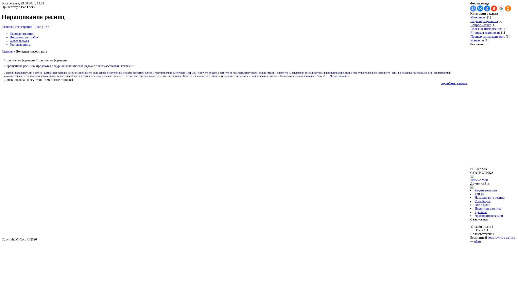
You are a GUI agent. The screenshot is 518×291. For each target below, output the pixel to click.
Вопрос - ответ (480, 25)
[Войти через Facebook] (487, 8)
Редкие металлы (486, 190)
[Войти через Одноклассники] (508, 8)
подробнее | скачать (454, 83)
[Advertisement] (486, 106)
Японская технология (485, 32)
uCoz (477, 241)
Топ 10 (479, 194)
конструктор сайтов (501, 237)
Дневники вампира (488, 208)
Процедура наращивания (487, 36)
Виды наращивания (484, 21)
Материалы (478, 17)
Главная (7, 26)
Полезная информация (486, 29)
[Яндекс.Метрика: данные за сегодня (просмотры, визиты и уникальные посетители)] (479, 178)
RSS (46, 26)
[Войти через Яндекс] (494, 8)
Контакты (477, 40)
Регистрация (23, 26)
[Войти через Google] (501, 8)
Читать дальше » (339, 75)
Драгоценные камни (489, 215)
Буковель (481, 212)
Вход (37, 26)
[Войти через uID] (473, 8)
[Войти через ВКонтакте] (480, 8)
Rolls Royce (482, 201)
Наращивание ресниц (490, 197)
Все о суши (482, 205)
